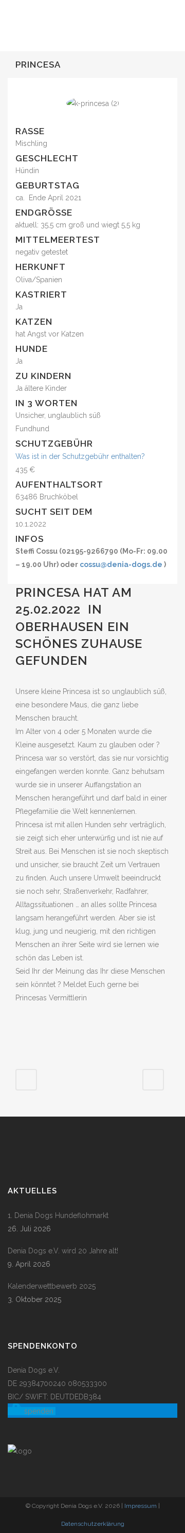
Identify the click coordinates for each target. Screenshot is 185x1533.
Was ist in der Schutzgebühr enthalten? (80, 456)
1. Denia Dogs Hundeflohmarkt (58, 1215)
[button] (31, 1411)
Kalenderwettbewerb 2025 (52, 1286)
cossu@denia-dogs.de (121, 564)
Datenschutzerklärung (92, 1523)
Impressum (140, 1505)
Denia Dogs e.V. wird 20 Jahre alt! (63, 1251)
